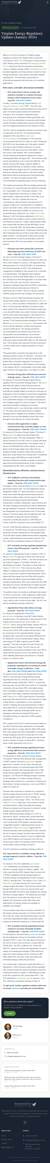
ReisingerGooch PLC (38, 69)
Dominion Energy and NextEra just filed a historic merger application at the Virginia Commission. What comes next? (22, 1078)
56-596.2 (13, 802)
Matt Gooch (17, 1035)
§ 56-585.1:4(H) (14, 568)
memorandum (23, 828)
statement (7, 230)
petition (11, 435)
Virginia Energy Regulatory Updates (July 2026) (19, 1070)
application (13, 260)
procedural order (23, 978)
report (44, 383)
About (3, 1136)
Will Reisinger (33, 63)
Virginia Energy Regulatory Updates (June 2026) (19, 1086)
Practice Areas (6, 1139)
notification (39, 216)
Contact (4, 1143)
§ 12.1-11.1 (37, 213)
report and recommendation (21, 323)
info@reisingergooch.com (35, 1140)
